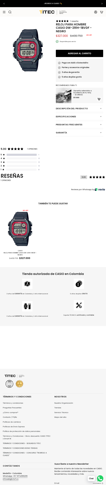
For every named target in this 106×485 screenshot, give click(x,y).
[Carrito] (102, 12)
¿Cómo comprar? (10, 412)
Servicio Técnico (61, 412)
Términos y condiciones (13, 403)
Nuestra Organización (63, 403)
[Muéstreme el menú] (4, 12)
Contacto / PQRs (10, 417)
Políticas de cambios (12, 422)
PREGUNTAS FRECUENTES (69, 124)
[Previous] (4, 3)
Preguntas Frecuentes (12, 407)
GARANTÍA (61, 132)
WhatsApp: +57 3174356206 (15, 476)
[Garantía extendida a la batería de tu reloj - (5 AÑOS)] (63, 95)
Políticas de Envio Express (14, 426)
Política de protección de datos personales (21, 431)
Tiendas (57, 407)
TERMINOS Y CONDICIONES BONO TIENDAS (20, 448)
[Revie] (99, 189)
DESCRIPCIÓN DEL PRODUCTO (72, 108)
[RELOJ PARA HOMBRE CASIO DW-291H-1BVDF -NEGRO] (20, 228)
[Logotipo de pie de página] (14, 381)
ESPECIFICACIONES (66, 116)
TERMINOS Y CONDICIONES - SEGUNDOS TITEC (22, 443)
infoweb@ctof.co (10, 479)
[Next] (102, 3)
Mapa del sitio (60, 417)
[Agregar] (99, 99)
